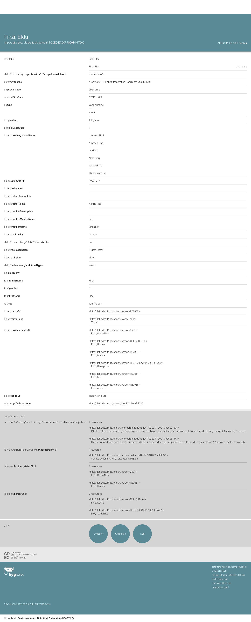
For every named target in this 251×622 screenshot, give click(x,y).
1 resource (95, 449)
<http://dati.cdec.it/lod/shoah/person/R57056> (114, 311)
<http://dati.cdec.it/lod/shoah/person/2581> (113, 332)
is (45, 422)
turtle (230, 575)
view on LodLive (219, 571)
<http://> (23, 265)
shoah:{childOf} (97, 395)
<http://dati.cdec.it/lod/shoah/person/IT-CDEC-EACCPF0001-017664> (126, 365)
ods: (13, 97)
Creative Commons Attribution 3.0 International (40, 618)
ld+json (241, 575)
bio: (10, 120)
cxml (226, 587)
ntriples (223, 575)
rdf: (8, 303)
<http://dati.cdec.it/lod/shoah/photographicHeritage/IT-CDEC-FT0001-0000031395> (168, 429)
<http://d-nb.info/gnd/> (35, 74)
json (235, 575)
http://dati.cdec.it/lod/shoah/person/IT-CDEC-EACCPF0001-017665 (44, 42)
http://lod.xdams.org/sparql (234, 567)
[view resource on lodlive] (245, 22)
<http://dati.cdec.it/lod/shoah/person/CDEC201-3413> (118, 343)
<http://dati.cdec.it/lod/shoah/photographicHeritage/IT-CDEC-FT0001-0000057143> (168, 440)
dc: (12, 89)
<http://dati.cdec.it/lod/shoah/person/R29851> (114, 375)
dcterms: (13, 82)
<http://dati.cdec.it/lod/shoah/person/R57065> (114, 386)
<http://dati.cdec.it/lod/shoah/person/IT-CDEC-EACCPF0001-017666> (126, 512)
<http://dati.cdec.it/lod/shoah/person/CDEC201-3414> (118, 501)
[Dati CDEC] (21, 555)
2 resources (95, 422)
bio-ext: (19, 135)
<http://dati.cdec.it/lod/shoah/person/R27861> (114, 354)
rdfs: (9, 59)
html (224, 583)
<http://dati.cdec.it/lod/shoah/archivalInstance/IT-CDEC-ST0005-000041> (128, 457)
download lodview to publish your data (27, 604)
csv (221, 587)
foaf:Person (95, 303)
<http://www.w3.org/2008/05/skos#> (27, 242)
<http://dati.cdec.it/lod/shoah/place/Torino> (113, 321)
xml (217, 575)
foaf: (13, 280)
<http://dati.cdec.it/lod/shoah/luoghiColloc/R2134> (116, 403)
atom (220, 579)
